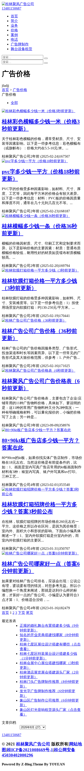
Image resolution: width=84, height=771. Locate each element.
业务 (14, 25)
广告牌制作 (20, 44)
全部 (14, 103)
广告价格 (20, 90)
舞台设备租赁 (21, 49)
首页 (14, 16)
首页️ (5, 613)
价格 (14, 30)
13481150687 (11, 8)
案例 (14, 35)
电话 (14, 39)
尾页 (29, 613)
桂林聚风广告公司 (33, 744)
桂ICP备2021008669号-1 (30, 749)
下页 (21, 613)
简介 (14, 21)
